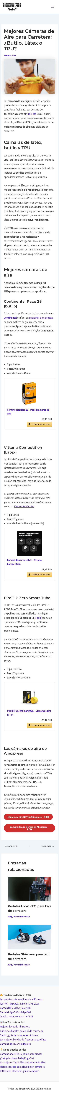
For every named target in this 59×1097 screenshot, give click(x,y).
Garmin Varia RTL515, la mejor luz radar (21, 1054)
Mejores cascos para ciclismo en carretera (22, 1066)
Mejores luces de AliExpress (15, 1026)
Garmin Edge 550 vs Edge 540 (15, 1012)
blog (10, 916)
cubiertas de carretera (41, 317)
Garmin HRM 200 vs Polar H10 (15, 1008)
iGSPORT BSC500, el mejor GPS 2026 (19, 1003)
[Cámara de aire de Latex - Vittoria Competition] (29, 543)
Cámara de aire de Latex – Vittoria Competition (24, 561)
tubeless (31, 114)
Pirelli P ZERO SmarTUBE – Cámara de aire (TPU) (29, 712)
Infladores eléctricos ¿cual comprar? (19, 1071)
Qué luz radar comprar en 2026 (16, 1016)
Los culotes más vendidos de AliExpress (21, 999)
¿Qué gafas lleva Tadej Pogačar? (17, 1058)
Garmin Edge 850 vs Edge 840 (15, 1044)
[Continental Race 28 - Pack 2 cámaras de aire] (29, 393)
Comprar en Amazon (41, 424)
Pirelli (38, 617)
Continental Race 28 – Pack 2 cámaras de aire (28, 411)
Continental (10, 317)
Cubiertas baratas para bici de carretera (21, 1031)
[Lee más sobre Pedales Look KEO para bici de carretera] (29, 888)
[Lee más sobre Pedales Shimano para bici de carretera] (29, 936)
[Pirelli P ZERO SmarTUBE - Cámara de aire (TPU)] (29, 696)
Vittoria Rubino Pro (24, 506)
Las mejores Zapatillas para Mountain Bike (23, 1062)
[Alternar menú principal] (52, 7)
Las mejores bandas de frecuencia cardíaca (23, 1039)
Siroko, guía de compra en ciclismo (19, 1035)
